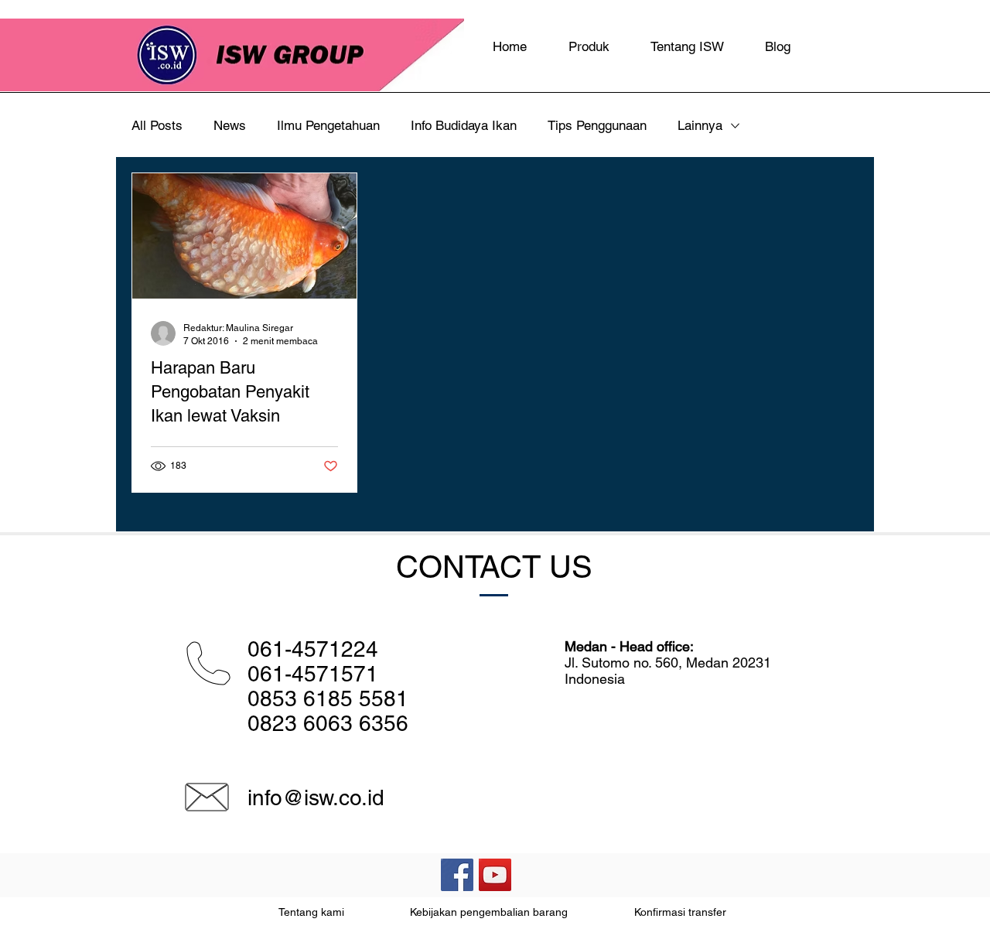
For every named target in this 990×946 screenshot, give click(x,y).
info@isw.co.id (316, 797)
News (229, 125)
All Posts (157, 125)
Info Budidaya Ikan (464, 125)
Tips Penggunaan (597, 125)
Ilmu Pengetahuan (328, 125)
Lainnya (700, 125)
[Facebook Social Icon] (457, 875)
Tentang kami (311, 912)
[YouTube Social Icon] (495, 875)
